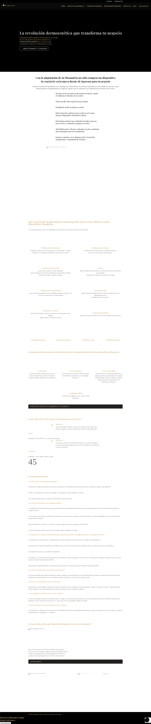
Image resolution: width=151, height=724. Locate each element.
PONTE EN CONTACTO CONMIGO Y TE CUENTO (49, 406)
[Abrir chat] (146, 719)
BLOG (134, 6)
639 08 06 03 (41, 689)
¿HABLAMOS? (35, 661)
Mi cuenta (109, 1)
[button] (30, 464)
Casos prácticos (143, 6)
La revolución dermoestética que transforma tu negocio (71, 32)
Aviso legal (81, 681)
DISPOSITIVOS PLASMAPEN (75, 6)
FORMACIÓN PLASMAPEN (94, 6)
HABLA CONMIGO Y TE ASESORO (35, 49)
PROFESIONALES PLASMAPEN (112, 6)
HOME (63, 6)
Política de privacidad (84, 678)
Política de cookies (83, 685)
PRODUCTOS (127, 6)
